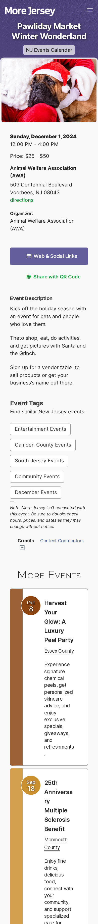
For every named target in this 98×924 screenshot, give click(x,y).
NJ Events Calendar (49, 50)
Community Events (37, 476)
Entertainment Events (40, 429)
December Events (36, 492)
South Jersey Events (39, 461)
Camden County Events (43, 445)
